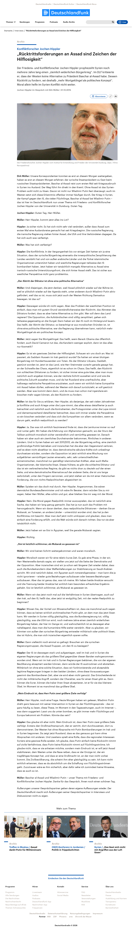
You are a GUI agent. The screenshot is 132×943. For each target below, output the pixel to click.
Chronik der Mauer (83, 916)
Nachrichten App (39, 905)
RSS (83, 905)
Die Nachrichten (12, 898)
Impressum (98, 913)
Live (124, 22)
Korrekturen (111, 905)
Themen (9, 22)
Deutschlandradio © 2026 (66, 925)
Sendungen (25, 22)
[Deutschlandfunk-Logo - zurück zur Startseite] (66, 12)
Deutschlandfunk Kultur (63, 4)
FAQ (83, 892)
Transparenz (111, 901)
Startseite (8, 31)
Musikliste (85, 901)
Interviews (19, 31)
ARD (49, 916)
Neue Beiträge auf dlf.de (15, 905)
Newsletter (86, 895)
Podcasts (54, 22)
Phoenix (63, 916)
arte (71, 916)
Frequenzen (37, 908)
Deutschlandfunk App (41, 901)
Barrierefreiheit (112, 908)
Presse (108, 895)
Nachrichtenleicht (13, 901)
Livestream (37, 892)
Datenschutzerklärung (57, 913)
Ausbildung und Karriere (116, 898)
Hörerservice (62, 892)
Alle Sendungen (12, 895)
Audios (35, 895)
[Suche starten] (113, 22)
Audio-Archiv (69, 22)
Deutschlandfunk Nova (86, 4)
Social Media (62, 895)
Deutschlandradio (43, 4)
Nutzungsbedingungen (80, 913)
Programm (39, 22)
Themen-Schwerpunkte (15, 908)
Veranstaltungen (88, 898)
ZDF (55, 916)
